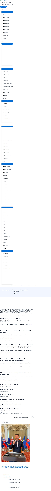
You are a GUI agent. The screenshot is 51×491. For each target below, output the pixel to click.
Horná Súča (27, 466)
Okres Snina (5, 233)
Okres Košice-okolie (7, 268)
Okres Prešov (6, 209)
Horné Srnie (5, 467)
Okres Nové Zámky (6, 109)
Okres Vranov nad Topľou (7, 245)
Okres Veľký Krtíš (6, 193)
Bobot (8, 466)
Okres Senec (6, 38)
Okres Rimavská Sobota (7, 190)
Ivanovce (11, 467)
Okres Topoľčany (6, 112)
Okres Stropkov (6, 239)
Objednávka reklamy (6, 474)
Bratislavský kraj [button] (3, 9)
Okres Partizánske (6, 92)
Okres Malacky (6, 32)
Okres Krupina (6, 178)
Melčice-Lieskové (24, 467)
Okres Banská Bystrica (7, 166)
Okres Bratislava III (6, 23)
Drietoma (22, 466)
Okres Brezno (6, 172)
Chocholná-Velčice (12, 466)
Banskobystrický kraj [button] (4, 161)
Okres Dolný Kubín (6, 149)
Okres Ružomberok (6, 134)
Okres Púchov (6, 77)
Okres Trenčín (6, 71)
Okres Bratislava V (6, 29)
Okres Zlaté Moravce (7, 118)
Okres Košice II (6, 259)
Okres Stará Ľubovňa (7, 236)
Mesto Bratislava (6, 14)
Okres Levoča (6, 224)
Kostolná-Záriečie (14, 467)
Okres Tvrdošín (6, 158)
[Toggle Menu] (7, 12)
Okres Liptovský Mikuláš (7, 137)
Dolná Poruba (16, 466)
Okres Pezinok (6, 35)
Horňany (2, 467)
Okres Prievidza (6, 80)
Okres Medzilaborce (7, 227)
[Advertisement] (25, 303)
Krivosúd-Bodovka (19, 467)
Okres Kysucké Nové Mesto (8, 140)
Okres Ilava (5, 95)
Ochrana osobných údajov (7, 477)
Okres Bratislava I (6, 17)
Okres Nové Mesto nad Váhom (8, 86)
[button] (3, 7)
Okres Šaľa (5, 115)
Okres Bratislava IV (6, 26)
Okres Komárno (6, 106)
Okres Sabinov (6, 230)
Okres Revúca (6, 187)
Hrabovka (8, 467)
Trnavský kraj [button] (3, 41)
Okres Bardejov (6, 215)
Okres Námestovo (6, 152)
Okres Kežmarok (6, 221)
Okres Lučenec (6, 181)
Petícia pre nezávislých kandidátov (6, 2)
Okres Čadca (6, 146)
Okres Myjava (6, 89)
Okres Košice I (6, 256)
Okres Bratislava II (6, 20)
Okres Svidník (6, 242)
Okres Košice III (6, 262)
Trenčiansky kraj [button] (3, 66)
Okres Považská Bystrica (7, 74)
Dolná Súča (19, 466)
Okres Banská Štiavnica (7, 169)
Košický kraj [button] (3, 248)
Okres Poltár (5, 184)
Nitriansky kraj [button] (3, 98)
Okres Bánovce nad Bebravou (8, 83)
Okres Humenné (6, 218)
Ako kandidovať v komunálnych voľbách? (7, 4)
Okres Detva (5, 175)
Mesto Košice (6, 253)
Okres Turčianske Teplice (7, 155)
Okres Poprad (6, 212)
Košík (4, 475)
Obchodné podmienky (6, 476)
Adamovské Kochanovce (4, 466)
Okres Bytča (5, 143)
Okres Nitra (5, 103)
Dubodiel (24, 466)
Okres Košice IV (6, 265)
